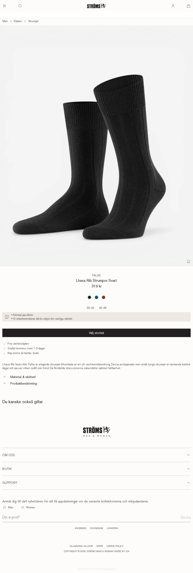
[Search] (20, 6)
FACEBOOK (80, 528)
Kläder (18, 21)
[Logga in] (173, 6)
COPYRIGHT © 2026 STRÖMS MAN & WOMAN (88, 551)
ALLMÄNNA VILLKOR (81, 546)
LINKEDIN (112, 528)
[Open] (4, 6)
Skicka (185, 517)
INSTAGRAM (96, 528)
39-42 (90, 308)
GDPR (99, 546)
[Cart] (188, 6)
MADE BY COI (121, 551)
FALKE (96, 275)
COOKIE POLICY (115, 546)
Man (5, 21)
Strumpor (33, 21)
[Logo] (96, 6)
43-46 (102, 308)
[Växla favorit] (188, 261)
